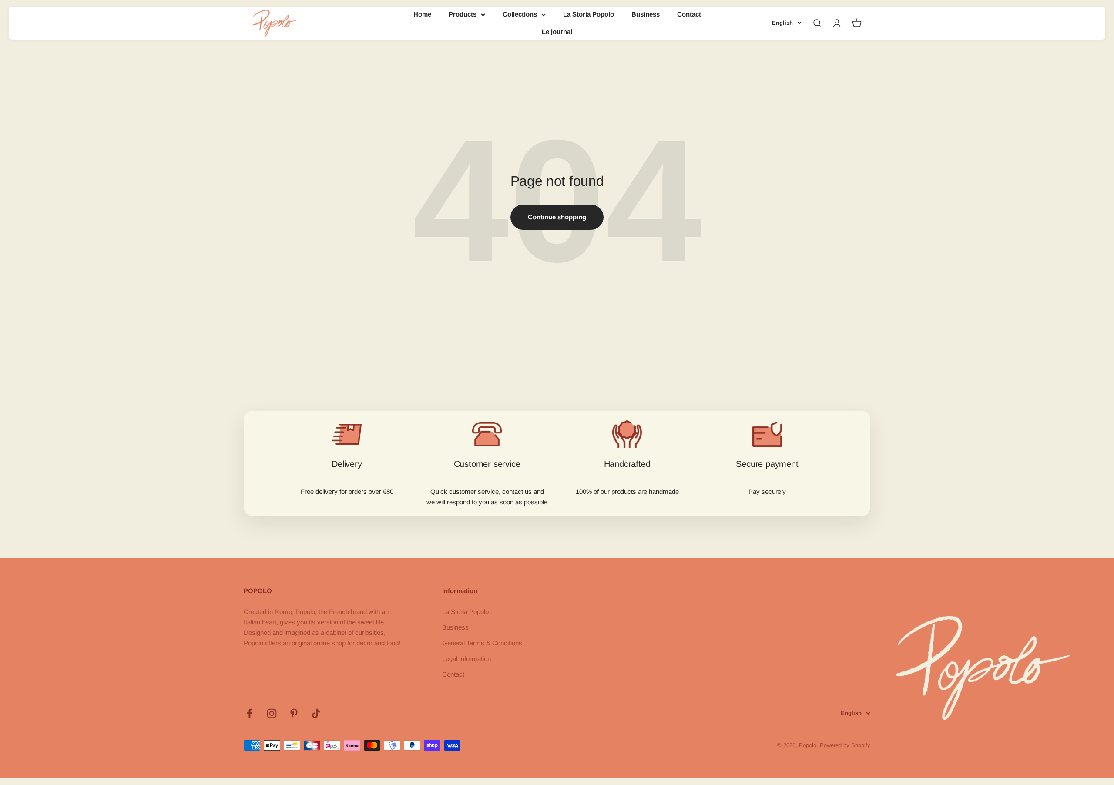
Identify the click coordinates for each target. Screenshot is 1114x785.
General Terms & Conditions (482, 643)
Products (462, 14)
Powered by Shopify (845, 745)
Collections (520, 14)
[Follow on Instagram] (272, 713)
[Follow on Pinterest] (294, 713)
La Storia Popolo (588, 14)
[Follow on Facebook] (249, 713)
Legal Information (466, 658)
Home (422, 14)
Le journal (557, 31)
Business (645, 14)
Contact (689, 14)
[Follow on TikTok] (316, 713)
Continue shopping (557, 217)
